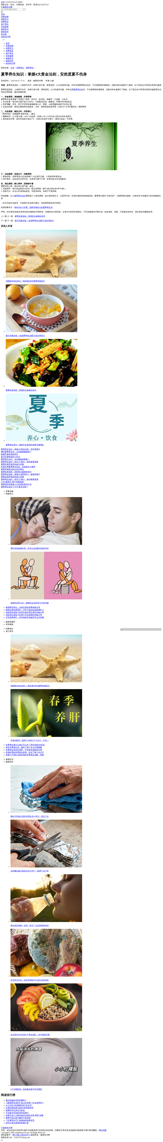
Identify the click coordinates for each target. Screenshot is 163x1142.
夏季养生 (30, 68)
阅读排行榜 (6, 37)
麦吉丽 (4, 34)
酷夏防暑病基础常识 (9, 454)
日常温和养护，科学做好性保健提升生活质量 (25, 617)
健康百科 (5, 32)
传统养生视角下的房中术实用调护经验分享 (24, 615)
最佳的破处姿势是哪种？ (16, 1100)
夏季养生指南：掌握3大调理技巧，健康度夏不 (20, 474)
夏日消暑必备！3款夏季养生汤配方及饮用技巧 (34, 221)
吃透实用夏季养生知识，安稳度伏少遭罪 (18, 467)
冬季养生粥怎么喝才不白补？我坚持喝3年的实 (25, 745)
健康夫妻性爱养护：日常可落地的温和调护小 (25, 610)
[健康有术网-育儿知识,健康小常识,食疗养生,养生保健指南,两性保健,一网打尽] (6, 7)
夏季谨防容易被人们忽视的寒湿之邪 (16, 484)
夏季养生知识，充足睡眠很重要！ (15, 459)
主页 (12, 68)
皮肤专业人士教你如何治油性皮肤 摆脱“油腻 (24, 1115)
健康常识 (5, 29)
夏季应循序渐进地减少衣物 (12, 464)
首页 (3, 2)
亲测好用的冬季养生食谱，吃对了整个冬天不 (25, 752)
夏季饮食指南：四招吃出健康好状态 (30, 216)
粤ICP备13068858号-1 (21, 1135)
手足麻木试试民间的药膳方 (17, 1113)
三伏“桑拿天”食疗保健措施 (12, 482)
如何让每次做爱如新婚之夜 (17, 1123)
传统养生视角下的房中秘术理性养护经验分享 (25, 612)
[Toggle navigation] (4, 39)
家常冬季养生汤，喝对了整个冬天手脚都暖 (24, 747)
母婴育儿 (5, 19)
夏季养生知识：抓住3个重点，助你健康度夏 (19, 462)
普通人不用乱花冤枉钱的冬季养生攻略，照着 (25, 755)
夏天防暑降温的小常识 (10, 457)
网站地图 (102, 1130)
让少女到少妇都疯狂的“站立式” (19, 1105)
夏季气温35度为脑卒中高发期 (18, 1118)
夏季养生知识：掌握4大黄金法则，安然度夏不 (20, 449)
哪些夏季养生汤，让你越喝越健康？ (16, 452)
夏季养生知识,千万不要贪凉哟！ (14, 487)
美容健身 (5, 27)
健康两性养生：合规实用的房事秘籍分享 (23, 607)
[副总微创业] (2, 12)
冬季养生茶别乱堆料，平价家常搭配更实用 (24, 750)
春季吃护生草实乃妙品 (15, 1110)
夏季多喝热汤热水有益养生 (12, 469)
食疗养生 (5, 24)
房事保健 (5, 17)
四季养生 (5, 22)
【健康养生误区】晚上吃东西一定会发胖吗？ (25, 1103)
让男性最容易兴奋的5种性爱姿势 (19, 1108)
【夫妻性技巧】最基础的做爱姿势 (20, 1120)
